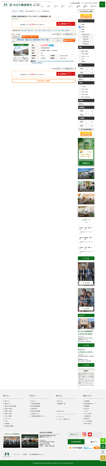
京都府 (82, 29)
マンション (8, 418)
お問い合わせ (94, 6)
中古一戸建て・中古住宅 (40, 30)
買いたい (49, 6)
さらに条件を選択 (87, 129)
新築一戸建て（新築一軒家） (27, 30)
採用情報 (85, 6)
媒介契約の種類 (35, 411)
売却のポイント (35, 413)
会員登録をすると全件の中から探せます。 (32, 24)
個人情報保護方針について (37, 454)
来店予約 (86, 418)
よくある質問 (88, 421)
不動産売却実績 (35, 403)
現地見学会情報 (9, 426)
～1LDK (83, 86)
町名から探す (8, 408)
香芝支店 (81, 349)
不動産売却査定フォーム (38, 416)
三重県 (82, 24)
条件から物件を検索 (10, 406)
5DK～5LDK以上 (85, 97)
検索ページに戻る (86, 17)
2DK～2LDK (84, 89)
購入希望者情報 (35, 406)
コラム (86, 411)
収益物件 (7, 423)
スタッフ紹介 (88, 413)
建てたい (63, 6)
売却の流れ (34, 408)
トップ (42, 6)
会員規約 (25, 454)
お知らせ (86, 408)
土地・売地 (57, 30)
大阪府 (82, 31)
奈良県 (82, 27)
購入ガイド (8, 403)
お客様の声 (87, 416)
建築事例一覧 (61, 403)
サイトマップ (16, 454)
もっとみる (86, 258)
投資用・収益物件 (65, 30)
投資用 (83, 61)
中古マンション (50, 30)
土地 (82, 59)
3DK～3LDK (84, 92)
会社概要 (78, 6)
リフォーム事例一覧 (63, 419)
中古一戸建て (84, 53)
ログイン (95, 442)
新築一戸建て (84, 51)
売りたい (56, 6)
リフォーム (70, 6)
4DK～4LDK (84, 94)
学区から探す (8, 411)
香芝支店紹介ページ (89, 403)
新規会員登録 (77, 442)
